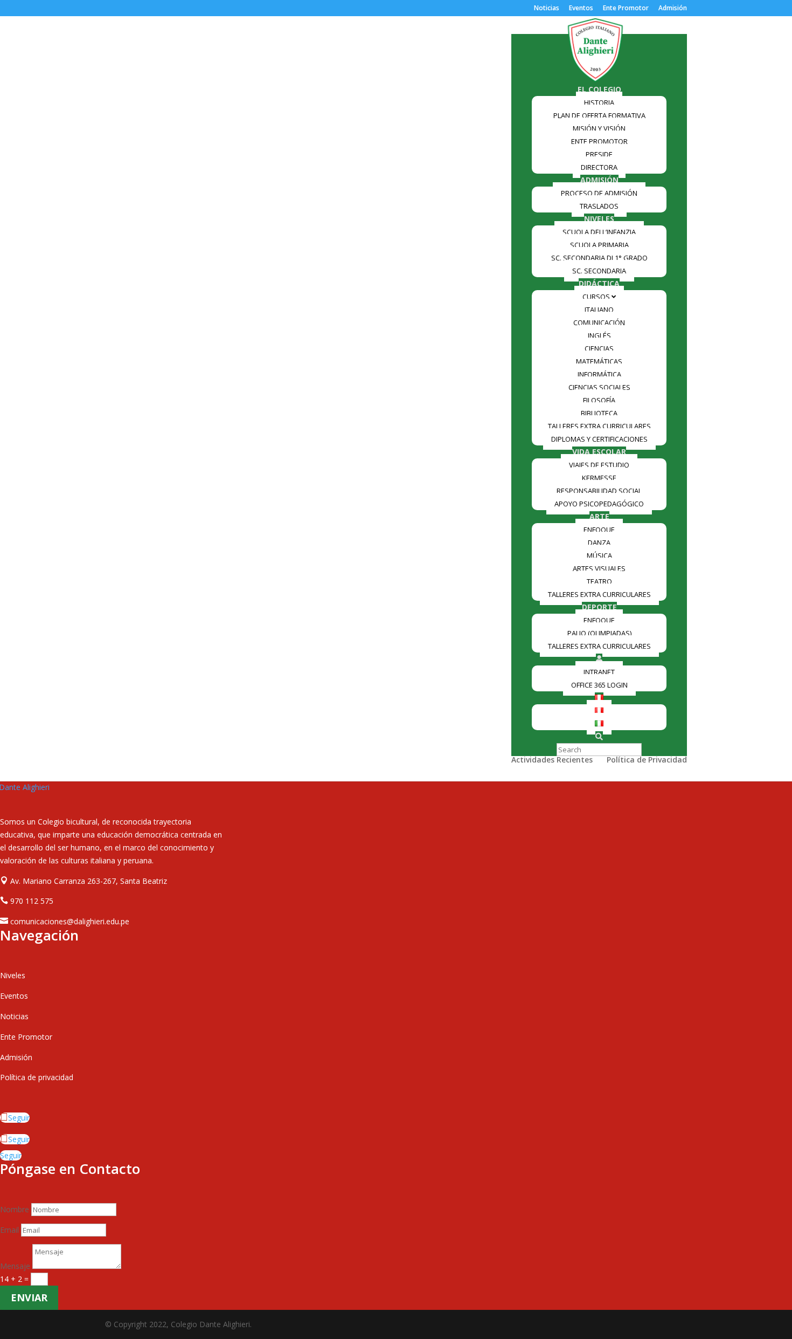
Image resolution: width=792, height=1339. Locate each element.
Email (9, 1230)
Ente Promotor (626, 8)
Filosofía (599, 400)
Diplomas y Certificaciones (599, 439)
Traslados (599, 206)
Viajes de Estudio (599, 465)
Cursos (597, 296)
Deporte (599, 607)
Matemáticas (599, 361)
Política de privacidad (36, 1077)
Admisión (672, 8)
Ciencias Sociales (599, 387)
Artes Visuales (599, 568)
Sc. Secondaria (599, 271)
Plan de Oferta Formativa (599, 115)
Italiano (599, 309)
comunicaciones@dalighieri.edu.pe (69, 921)
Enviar (29, 1297)
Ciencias (599, 348)
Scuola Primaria (599, 245)
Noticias (546, 8)
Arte (599, 516)
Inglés (599, 335)
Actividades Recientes (552, 760)
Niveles (599, 219)
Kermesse (599, 478)
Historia (599, 102)
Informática (599, 374)
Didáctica (599, 283)
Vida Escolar (599, 452)
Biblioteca (599, 413)
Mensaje (15, 1266)
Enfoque (599, 529)
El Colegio (599, 89)
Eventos (581, 8)
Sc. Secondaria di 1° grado (599, 258)
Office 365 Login (599, 685)
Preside (599, 154)
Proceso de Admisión (599, 193)
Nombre (14, 1209)
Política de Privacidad (647, 760)
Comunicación (599, 322)
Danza (599, 542)
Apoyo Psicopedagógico (599, 504)
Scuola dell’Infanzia (599, 232)
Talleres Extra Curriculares (599, 426)
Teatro (599, 581)
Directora (599, 167)
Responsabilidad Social (599, 491)
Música (599, 555)
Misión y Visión (599, 128)
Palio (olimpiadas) (599, 633)
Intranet (599, 672)
